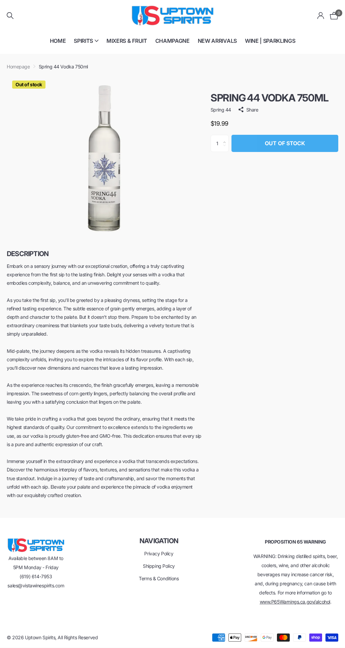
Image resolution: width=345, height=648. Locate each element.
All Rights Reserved (78, 637)
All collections (86, 44)
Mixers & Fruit (126, 40)
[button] (226, 137)
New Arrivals (217, 40)
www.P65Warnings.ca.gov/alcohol (295, 602)
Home (58, 40)
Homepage (18, 66)
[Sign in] (320, 15)
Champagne (172, 40)
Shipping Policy (159, 566)
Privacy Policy (158, 553)
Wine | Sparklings (270, 40)
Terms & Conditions (159, 578)
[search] (10, 15)
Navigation (158, 541)
